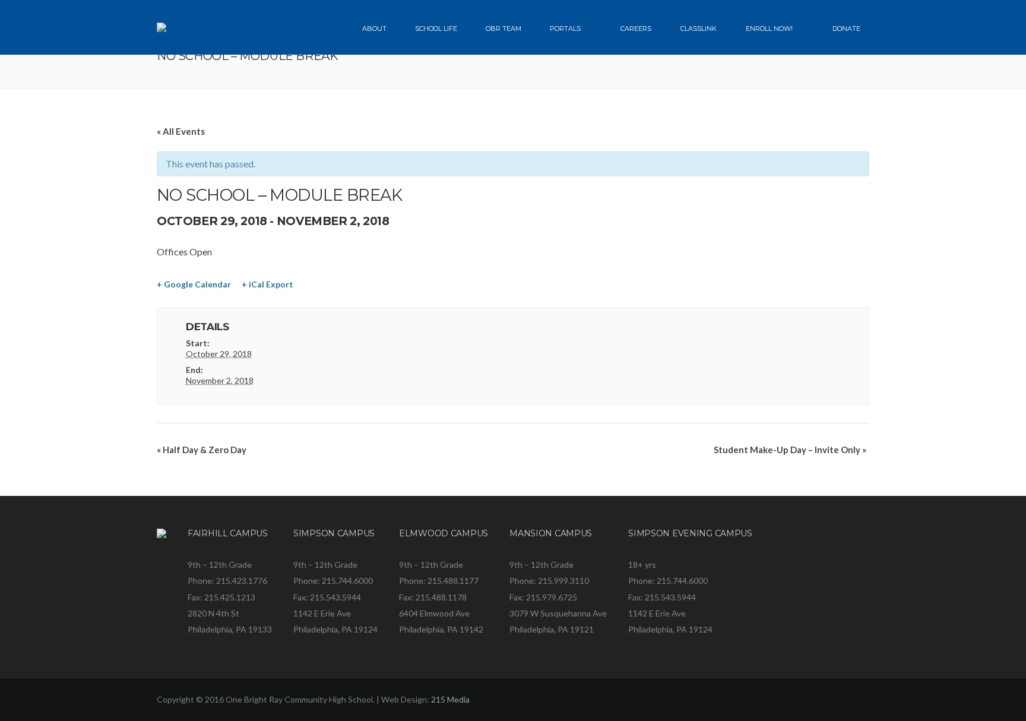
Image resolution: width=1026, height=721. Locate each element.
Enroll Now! (769, 28)
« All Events (181, 131)
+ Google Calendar (194, 284)
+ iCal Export (267, 284)
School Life (436, 28)
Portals (565, 28)
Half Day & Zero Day (201, 449)
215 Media (450, 699)
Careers (635, 28)
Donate (846, 28)
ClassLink (698, 28)
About (374, 28)
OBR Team (503, 28)
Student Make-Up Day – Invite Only (790, 449)
